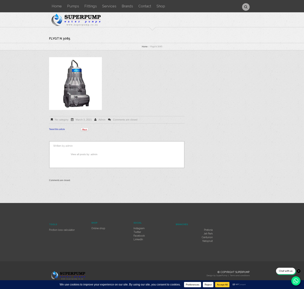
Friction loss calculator (62, 229)
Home (57, 6)
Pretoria (208, 229)
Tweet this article (57, 129)
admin (102, 119)
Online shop (98, 228)
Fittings (90, 6)
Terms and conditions (240, 275)
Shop (161, 6)
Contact (144, 6)
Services (109, 6)
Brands (127, 6)
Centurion (207, 237)
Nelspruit (207, 241)
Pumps (73, 6)
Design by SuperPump (217, 275)
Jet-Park (208, 233)
